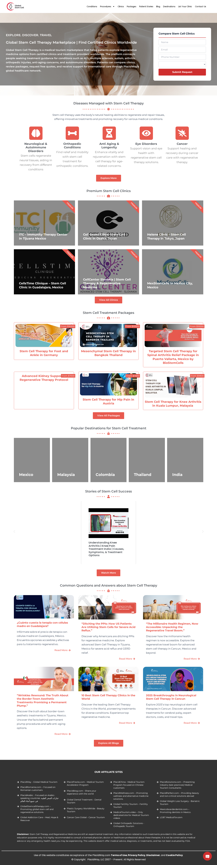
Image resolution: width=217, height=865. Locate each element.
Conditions (92, 6)
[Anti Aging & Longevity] (109, 133)
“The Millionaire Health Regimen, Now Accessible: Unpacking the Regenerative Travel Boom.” (172, 627)
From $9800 (197, 375)
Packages (131, 6)
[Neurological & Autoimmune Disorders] (36, 133)
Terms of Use (119, 855)
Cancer (182, 144)
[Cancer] (182, 133)
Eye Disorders (146, 144)
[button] (14, 531)
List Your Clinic (185, 6)
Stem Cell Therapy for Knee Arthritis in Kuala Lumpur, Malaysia (173, 404)
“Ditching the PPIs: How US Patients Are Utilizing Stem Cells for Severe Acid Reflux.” (108, 627)
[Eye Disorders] (146, 133)
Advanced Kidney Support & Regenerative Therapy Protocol (44, 378)
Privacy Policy (136, 855)
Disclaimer (153, 855)
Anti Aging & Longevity (109, 145)
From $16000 (68, 326)
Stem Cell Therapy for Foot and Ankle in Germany (44, 353)
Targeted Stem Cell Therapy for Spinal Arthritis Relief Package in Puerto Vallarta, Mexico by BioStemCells (173, 357)
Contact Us (200, 6)
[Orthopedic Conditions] (72, 133)
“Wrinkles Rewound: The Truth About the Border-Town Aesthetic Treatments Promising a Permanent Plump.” (42, 700)
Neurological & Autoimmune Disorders (35, 147)
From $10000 (132, 326)
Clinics (121, 6)
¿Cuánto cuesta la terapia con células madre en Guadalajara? (42, 624)
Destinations (169, 6)
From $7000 (68, 375)
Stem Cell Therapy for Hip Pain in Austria (108, 401)
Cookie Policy (174, 855)
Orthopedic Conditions (72, 145)
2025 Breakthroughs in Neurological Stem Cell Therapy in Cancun (171, 697)
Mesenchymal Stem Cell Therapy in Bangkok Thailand (108, 353)
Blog (158, 6)
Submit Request (182, 72)
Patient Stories (146, 6)
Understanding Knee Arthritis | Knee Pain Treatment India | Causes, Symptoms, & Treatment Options (106, 549)
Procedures (105, 6)
